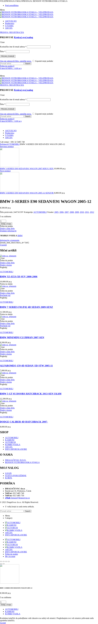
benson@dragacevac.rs (17, 498)
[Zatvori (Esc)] (9, 561)
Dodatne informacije (8, 231)
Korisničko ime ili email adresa (13, 47)
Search (27, 64)
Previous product (7, 146)
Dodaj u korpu (6, 224)
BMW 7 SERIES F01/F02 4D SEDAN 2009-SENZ (26, 307)
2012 (92, 212)
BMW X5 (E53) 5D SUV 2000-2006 (18, 276)
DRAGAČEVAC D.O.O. (15, 460)
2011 (87, 212)
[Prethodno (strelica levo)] (1, 563)
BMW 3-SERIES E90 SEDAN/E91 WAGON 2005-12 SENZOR (27, 193)
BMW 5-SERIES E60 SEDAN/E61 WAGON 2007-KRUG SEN (27, 168)
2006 (61, 212)
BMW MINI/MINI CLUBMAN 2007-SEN (22, 337)
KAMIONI (9, 440)
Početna (3, 144)
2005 (56, 212)
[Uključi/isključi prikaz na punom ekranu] (4, 561)
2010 (82, 212)
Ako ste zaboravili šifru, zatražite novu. (16, 61)
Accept (3, 623)
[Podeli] (6, 561)
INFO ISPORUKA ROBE (16, 449)
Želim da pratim (11, 554)
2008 (72, 212)
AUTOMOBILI (13, 144)
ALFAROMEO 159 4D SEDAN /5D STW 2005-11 (26, 365)
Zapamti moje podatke (44, 61)
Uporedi (3, 245)
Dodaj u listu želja (7, 228)
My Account (10, 556)
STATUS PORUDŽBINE (15, 475)
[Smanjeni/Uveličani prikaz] (1, 561)
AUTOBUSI (10, 442)
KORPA (8, 478)
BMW (20, 235)
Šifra (2, 51)
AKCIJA (9, 447)
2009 (77, 212)
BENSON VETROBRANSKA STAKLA (22, 462)
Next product (5, 171)
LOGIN (8, 473)
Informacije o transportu (9, 240)
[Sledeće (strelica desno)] (4, 563)
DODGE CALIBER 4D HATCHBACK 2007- (24, 421)
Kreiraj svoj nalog (23, 37)
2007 (67, 212)
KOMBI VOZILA (12, 444)
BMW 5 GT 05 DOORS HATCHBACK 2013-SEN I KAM (30, 393)
